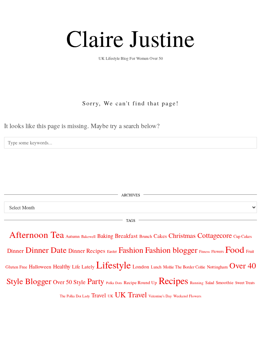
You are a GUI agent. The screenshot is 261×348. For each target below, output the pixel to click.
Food (234, 249)
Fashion (131, 249)
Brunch (145, 236)
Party (95, 281)
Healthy (61, 266)
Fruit (250, 251)
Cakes (160, 235)
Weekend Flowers (187, 295)
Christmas (182, 235)
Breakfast (126, 236)
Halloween (40, 266)
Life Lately (83, 266)
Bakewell (88, 236)
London (141, 266)
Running (197, 282)
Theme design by (227, 330)
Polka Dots (114, 282)
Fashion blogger (171, 249)
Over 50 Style (69, 282)
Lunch (156, 266)
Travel (98, 295)
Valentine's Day (160, 296)
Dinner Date (46, 249)
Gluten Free (16, 267)
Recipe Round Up (140, 282)
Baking (105, 236)
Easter (112, 251)
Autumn (73, 236)
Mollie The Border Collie (184, 266)
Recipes (173, 280)
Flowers (217, 251)
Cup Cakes (242, 236)
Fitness (204, 251)
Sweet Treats (245, 282)
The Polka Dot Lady (75, 295)
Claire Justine (130, 37)
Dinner (15, 251)
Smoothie (224, 282)
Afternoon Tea (36, 234)
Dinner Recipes (86, 251)
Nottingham (217, 267)
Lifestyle (113, 264)
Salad (209, 282)
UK (110, 296)
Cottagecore (214, 235)
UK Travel (131, 294)
